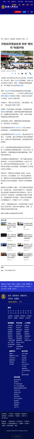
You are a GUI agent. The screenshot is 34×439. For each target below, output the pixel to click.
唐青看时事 (19, 340)
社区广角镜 (11, 342)
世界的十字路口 (20, 342)
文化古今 (27, 338)
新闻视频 (11, 323)
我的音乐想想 (25, 374)
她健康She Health (14, 355)
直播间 (16, 299)
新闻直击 (10, 334)
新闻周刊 (10, 336)
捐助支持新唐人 (13, 301)
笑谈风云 (27, 327)
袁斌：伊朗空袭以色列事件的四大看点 (11, 236)
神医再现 (11, 362)
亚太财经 (10, 346)
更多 (16, 425)
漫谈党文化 (17, 402)
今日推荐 (29, 316)
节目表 (10, 299)
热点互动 (18, 327)
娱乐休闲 (25, 351)
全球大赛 (28, 318)
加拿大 (14, 284)
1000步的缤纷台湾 (26, 371)
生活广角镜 (25, 353)
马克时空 (18, 344)
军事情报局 (19, 338)
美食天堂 (24, 360)
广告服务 (17, 416)
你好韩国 (24, 358)
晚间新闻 (18, 39)
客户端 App (5, 418)
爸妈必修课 (27, 336)
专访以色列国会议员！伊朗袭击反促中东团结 (11, 255)
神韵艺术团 (11, 421)
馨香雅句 (27, 331)
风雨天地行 (17, 396)
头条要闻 (10, 316)
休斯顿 (28, 284)
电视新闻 (12, 39)
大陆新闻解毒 (19, 346)
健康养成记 (12, 360)
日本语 (9, 289)
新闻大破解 (19, 336)
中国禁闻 (10, 329)
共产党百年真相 (18, 384)
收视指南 (17, 413)
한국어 (14, 289)
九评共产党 (17, 390)
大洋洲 (23, 284)
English (22, 286)
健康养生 (12, 351)
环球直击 (10, 327)
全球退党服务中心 (13, 423)
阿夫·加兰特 (17, 128)
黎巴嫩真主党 (6, 96)
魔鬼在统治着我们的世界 (20, 388)
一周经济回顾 (11, 340)
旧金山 (5, 286)
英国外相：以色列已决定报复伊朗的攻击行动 (28, 246)
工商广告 (16, 407)
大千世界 (24, 366)
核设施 (21, 85)
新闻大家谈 (19, 325)
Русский (3, 289)
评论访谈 (19, 323)
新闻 (23, 39)
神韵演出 (21, 318)
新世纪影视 (10, 425)
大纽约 (9, 284)
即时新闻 (22, 316)
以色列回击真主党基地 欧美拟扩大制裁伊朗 (28, 236)
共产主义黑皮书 (18, 398)
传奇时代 (16, 381)
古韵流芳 (27, 329)
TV (24, 11)
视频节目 (6, 39)
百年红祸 (16, 394)
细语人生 (18, 348)
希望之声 (4, 423)
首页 (2, 39)
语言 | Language (29, 1)
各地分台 (14, 1)
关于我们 (11, 413)
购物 (20, 301)
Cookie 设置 (17, 436)
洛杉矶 (18, 284)
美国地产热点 (28, 340)
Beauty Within (25, 364)
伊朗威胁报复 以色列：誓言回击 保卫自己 (11, 246)
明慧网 (21, 423)
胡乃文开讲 (12, 358)
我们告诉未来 (17, 379)
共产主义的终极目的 (19, 386)
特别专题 (17, 377)
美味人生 (24, 362)
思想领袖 (18, 334)
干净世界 (26, 421)
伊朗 (28, 78)
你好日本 (24, 355)
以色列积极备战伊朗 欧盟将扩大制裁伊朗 (28, 255)
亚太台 (10, 286)
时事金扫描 (19, 329)
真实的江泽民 (17, 392)
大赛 (8, 1)
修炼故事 (16, 405)
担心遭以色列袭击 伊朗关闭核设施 (28, 225)
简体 (22, 1)
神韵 (4, 1)
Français (28, 286)
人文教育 (27, 323)
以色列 (17, 80)
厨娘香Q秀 (24, 368)
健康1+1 (11, 353)
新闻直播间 (18, 11)
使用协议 (4, 416)
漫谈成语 (27, 334)
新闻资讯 (15, 296)
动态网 (26, 423)
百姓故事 (16, 400)
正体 (19, 1)
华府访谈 (10, 338)
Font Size (26, 73)
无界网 (3, 425)
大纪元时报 (19, 421)
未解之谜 (27, 325)
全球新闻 (10, 325)
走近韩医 (11, 364)
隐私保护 (24, 413)
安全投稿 (10, 416)
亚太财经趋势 (11, 344)
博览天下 (10, 318)
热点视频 (16, 316)
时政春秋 (18, 331)
